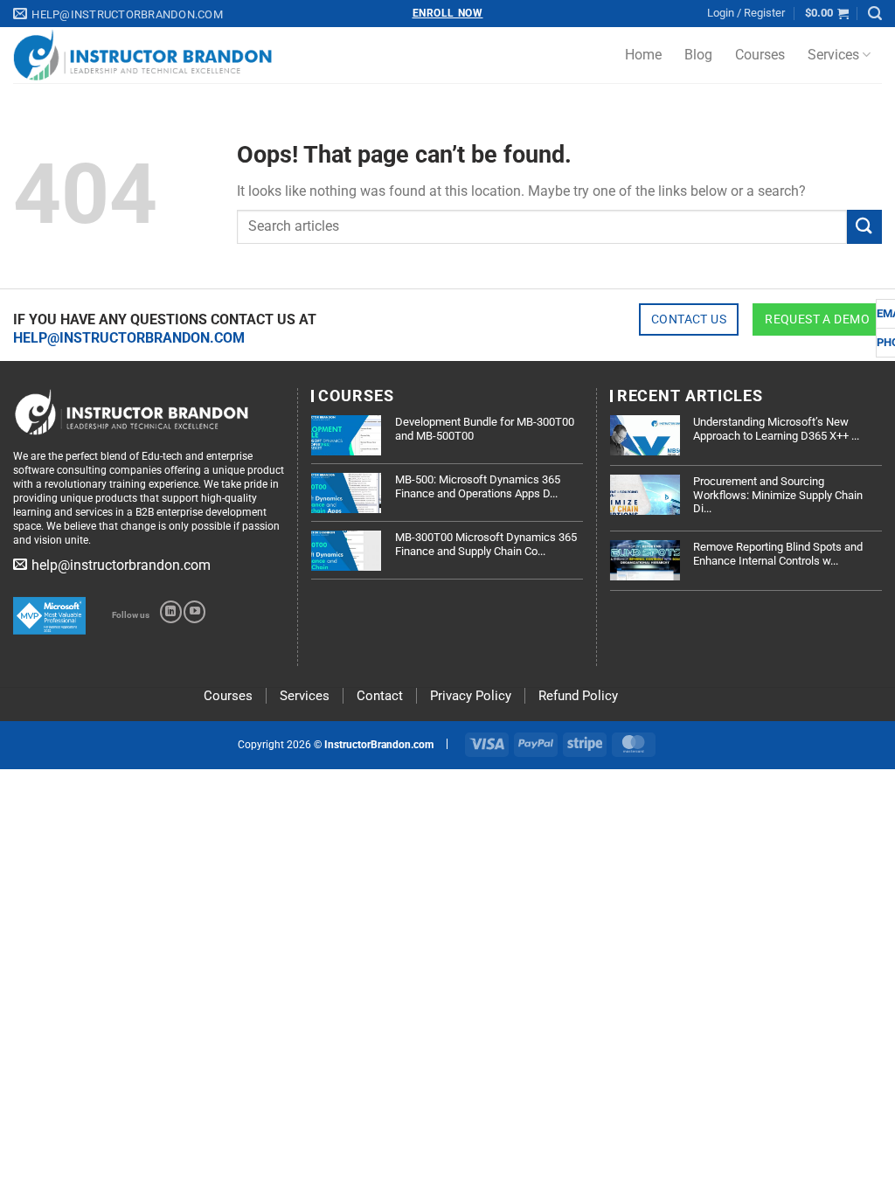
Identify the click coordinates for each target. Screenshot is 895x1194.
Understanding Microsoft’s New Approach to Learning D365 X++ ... (776, 428)
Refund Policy (578, 696)
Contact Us (688, 319)
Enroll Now (448, 13)
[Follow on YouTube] (194, 611)
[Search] (875, 13)
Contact (380, 696)
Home (643, 54)
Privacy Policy (470, 696)
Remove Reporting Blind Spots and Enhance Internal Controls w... (778, 553)
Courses (760, 54)
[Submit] (864, 227)
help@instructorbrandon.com (129, 338)
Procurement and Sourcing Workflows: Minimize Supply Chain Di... (778, 495)
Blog (698, 54)
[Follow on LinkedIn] (171, 611)
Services (833, 54)
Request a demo (817, 319)
